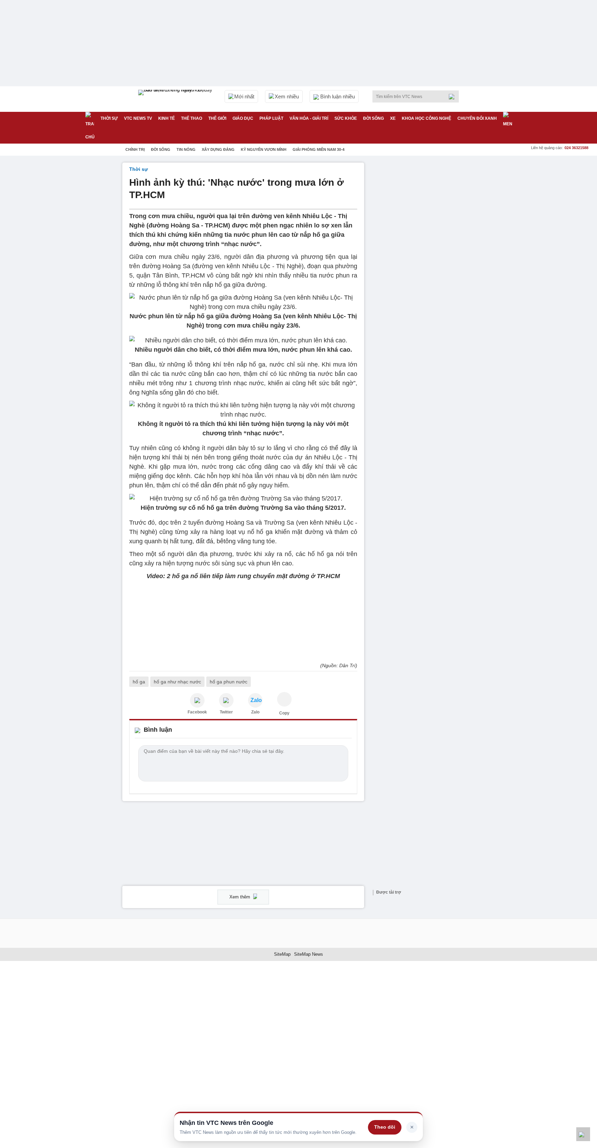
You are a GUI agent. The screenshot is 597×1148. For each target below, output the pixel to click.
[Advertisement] (423, 266)
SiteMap (282, 954)
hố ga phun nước (228, 681)
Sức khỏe (345, 118)
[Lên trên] (583, 1134)
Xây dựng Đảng (218, 149)
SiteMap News (308, 954)
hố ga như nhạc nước (177, 681)
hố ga (139, 681)
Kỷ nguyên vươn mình (263, 149)
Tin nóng (186, 149)
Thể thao (191, 118)
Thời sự (109, 118)
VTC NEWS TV (138, 118)
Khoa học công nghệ (426, 118)
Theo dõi (384, 1127)
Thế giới (217, 118)
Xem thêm (240, 896)
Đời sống (373, 118)
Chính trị (135, 149)
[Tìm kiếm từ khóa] (453, 96)
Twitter (226, 712)
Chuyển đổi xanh (477, 118)
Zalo (255, 712)
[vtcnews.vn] (197, 700)
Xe (393, 118)
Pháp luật (271, 118)
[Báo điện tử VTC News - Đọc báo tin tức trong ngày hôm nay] (176, 99)
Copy (284, 713)
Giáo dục (243, 118)
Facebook (197, 712)
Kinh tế (166, 118)
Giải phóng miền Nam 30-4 (318, 149)
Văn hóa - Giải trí (309, 118)
